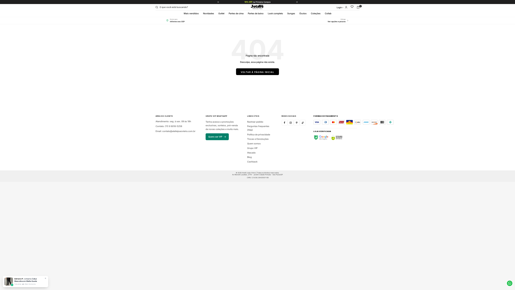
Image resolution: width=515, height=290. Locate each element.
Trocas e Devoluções (258, 139)
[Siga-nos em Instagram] (290, 122)
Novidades (208, 13)
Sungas (291, 13)
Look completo (275, 13)
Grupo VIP (252, 148)
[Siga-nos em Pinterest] (296, 122)
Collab (328, 13)
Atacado (251, 152)
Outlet (221, 13)
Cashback (252, 161)
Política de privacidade (258, 134)
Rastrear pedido (255, 121)
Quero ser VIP (215, 136)
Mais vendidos (191, 13)
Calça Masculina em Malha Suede (25, 280)
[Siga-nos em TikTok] (302, 122)
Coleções (316, 13)
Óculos (303, 13)
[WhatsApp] (509, 283)
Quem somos (254, 143)
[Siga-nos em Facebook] (284, 122)
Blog (249, 157)
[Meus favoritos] (352, 7)
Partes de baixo (256, 13)
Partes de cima (236, 13)
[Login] (346, 7)
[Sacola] (358, 7)
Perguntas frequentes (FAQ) (258, 128)
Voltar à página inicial (257, 72)
